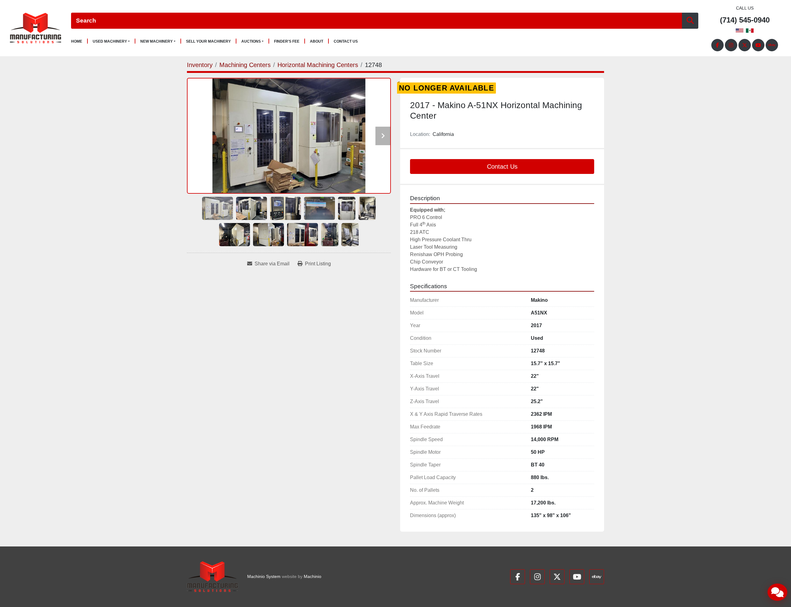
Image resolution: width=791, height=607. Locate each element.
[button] (111, 41)
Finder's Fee (286, 42)
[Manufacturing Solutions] (212, 576)
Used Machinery (110, 41)
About (316, 42)
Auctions (251, 41)
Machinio (312, 576)
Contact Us (346, 42)
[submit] (690, 21)
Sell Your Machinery (208, 42)
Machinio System (264, 576)
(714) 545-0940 (745, 20)
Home (76, 42)
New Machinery (156, 41)
